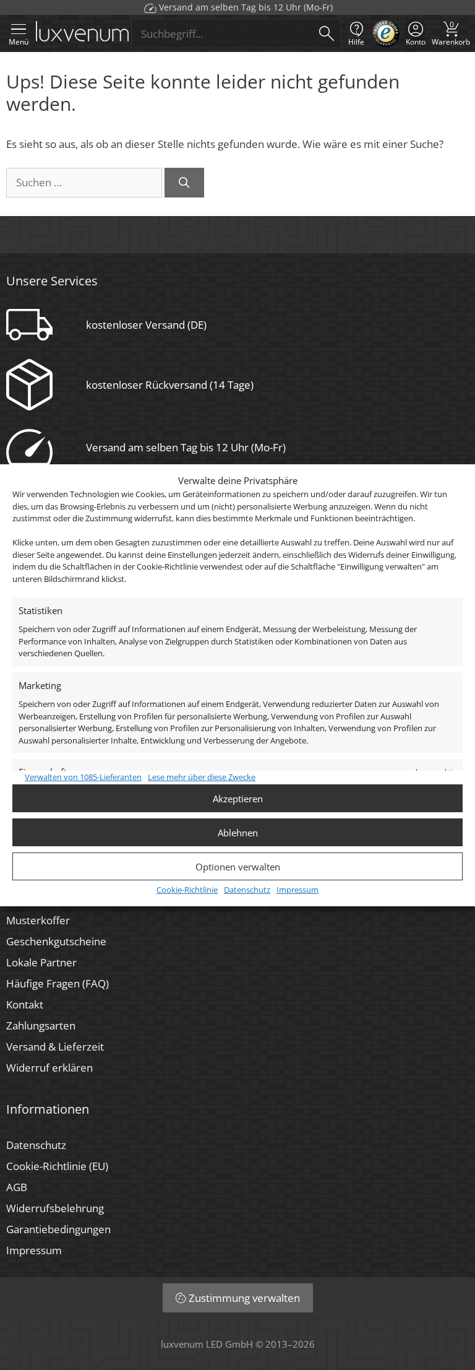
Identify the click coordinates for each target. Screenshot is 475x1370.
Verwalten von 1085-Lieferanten (83, 777)
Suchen (326, 33)
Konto (416, 42)
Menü (18, 42)
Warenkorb (451, 33)
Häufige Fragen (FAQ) (57, 983)
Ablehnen (238, 832)
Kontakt (24, 1004)
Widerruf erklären (49, 1067)
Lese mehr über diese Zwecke (201, 777)
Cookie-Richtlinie (187, 889)
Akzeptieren (238, 798)
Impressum (297, 889)
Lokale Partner (41, 962)
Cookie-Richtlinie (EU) (57, 1166)
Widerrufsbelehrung (55, 1208)
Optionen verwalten (237, 867)
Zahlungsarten (40, 1025)
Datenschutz (247, 889)
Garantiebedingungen (58, 1229)
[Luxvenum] (82, 33)
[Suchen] (184, 182)
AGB (16, 1187)
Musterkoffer (38, 920)
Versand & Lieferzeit (55, 1046)
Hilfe (356, 42)
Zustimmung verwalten (244, 1298)
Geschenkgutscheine (56, 941)
